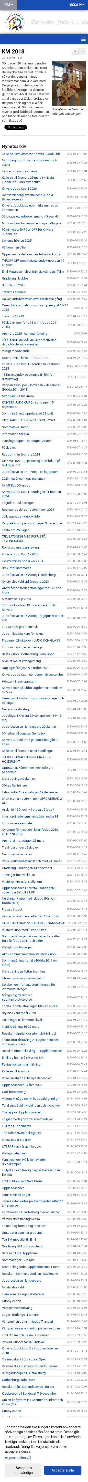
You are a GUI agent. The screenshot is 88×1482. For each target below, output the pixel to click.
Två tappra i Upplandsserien (22, 1112)
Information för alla (15, 434)
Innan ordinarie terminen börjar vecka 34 (30, 816)
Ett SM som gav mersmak (20, 627)
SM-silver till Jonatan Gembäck (23, 733)
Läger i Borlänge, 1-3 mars (20, 1314)
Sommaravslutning (15, 427)
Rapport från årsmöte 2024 (21, 454)
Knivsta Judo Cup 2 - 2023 (20, 554)
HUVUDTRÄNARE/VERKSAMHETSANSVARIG (33, 923)
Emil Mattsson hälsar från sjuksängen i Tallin (33, 271)
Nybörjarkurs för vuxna (18, 396)
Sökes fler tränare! (15, 785)
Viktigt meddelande (16, 351)
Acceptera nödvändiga (24, 1470)
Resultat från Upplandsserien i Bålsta (28, 1387)
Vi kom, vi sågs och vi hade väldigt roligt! (30, 1098)
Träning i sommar (14, 292)
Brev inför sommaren (16, 568)
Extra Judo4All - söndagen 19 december (30, 792)
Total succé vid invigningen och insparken (31, 1105)
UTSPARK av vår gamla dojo (21, 1146)
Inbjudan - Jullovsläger (18, 503)
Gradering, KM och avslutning (22, 1246)
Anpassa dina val (18, 1458)
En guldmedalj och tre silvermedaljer (27, 1119)
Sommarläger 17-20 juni (18, 1260)
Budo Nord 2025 (13, 285)
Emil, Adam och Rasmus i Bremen (25, 1335)
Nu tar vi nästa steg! (16, 709)
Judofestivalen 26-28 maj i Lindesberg (29, 575)
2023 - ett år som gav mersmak (23, 478)
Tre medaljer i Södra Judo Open (24, 1359)
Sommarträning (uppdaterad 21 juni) (27, 413)
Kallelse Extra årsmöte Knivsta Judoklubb (31, 154)
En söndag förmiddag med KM (23, 1226)
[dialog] (44, 1449)
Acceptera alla (63, 1470)
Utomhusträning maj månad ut (23, 978)
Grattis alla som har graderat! (22, 1232)
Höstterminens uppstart (18, 681)
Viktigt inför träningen (17, 947)
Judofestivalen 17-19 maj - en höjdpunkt (30, 472)
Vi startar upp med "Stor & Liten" (24, 930)
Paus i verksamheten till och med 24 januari (32, 861)
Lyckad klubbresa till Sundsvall (23, 1342)
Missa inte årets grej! (16, 1139)
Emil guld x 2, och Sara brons (22, 1181)
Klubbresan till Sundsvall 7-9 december (29, 1393)
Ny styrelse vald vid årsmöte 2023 (25, 581)
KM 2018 (13, 51)
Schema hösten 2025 (17, 240)
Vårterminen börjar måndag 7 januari (27, 1321)
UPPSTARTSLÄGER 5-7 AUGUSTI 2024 (28, 420)
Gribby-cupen (11, 1301)
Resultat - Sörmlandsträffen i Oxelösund (30, 1273)
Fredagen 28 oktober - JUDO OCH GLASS (31, 640)
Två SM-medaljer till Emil (19, 1239)
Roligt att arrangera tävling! (21, 547)
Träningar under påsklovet (20, 847)
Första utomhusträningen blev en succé (29, 1006)
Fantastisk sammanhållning (21, 1064)
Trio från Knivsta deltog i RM (22, 1133)
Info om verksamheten (17, 823)
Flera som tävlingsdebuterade (23, 1294)
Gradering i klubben (16, 278)
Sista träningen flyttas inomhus (23, 971)
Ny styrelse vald (13, 1287)
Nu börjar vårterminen (17, 854)
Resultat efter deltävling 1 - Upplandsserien (32, 1051)
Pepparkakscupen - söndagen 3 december (32, 523)
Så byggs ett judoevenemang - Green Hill (30, 216)
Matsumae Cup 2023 (16, 599)
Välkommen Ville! (14, 247)
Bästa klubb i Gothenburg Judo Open (28, 654)
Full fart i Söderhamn (16, 1126)
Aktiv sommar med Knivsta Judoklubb (29, 954)
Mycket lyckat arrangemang (21, 661)
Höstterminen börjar (16, 1195)
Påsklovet (9, 447)
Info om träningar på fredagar (23, 647)
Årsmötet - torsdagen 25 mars (23, 840)
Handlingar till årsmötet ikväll (22, 1020)
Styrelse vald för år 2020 (19, 1013)
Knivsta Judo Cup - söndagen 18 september (33, 674)
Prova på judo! (12, 909)
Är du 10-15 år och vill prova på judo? (28, 809)
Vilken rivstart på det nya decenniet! (27, 1078)
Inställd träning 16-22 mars (20, 1026)
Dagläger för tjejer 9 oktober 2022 (25, 668)
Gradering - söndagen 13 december (27, 868)
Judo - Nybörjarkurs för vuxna (23, 633)
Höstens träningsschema (19, 171)
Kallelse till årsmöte (15, 1071)
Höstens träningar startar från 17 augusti (30, 916)
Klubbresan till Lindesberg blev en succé (30, 1212)
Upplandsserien (13, 1188)
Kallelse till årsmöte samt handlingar (27, 751)
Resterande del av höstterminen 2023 (28, 509)
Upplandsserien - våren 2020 (22, 1085)
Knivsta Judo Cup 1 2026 (19, 188)
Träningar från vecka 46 (18, 875)
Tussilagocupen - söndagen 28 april (27, 441)
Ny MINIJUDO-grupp (16, 485)
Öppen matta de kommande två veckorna (31, 254)
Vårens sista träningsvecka (21, 1219)
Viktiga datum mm (15, 1153)
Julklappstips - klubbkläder (21, 516)
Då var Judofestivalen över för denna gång (32, 299)
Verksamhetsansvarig (17, 1308)
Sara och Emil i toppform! (20, 1253)
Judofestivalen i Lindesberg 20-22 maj (29, 726)
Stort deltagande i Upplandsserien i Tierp (31, 1267)
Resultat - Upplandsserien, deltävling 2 (29, 1033)
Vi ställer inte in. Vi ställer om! (22, 881)
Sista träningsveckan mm (19, 778)
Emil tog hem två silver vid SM (23, 1057)
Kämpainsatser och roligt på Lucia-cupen (31, 1328)
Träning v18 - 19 (13, 316)
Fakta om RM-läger (15, 530)
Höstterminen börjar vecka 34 (22, 561)
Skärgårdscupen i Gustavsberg (24, 1373)
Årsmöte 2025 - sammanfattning (24, 333)
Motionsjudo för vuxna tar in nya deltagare (31, 223)
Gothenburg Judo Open (18, 1380)
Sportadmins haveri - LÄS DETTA (25, 358)
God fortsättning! (14, 1092)
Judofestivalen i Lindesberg (21, 1280)
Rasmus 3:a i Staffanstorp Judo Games (29, 1366)
